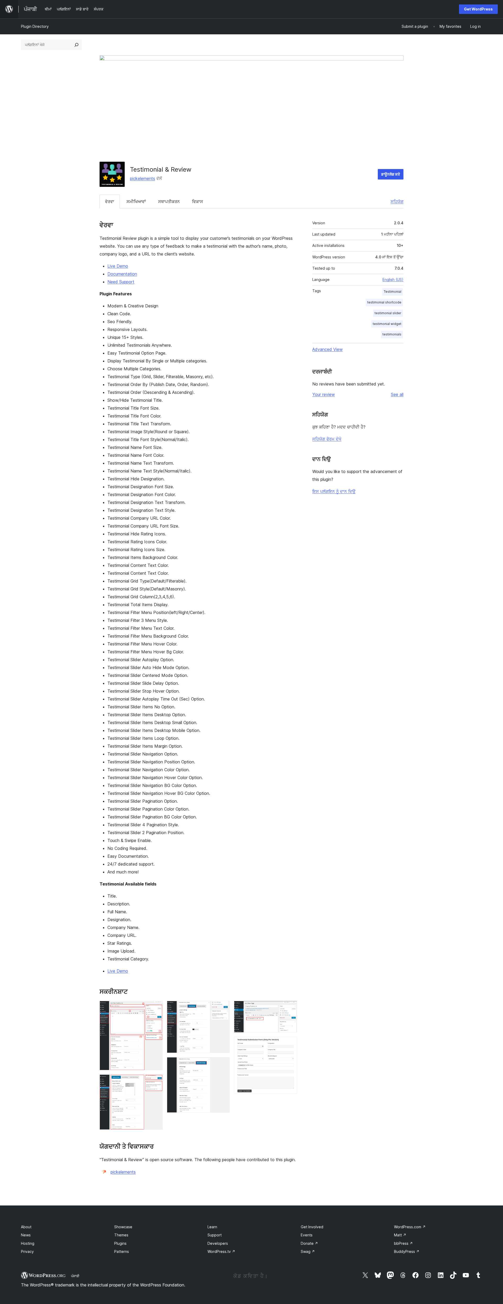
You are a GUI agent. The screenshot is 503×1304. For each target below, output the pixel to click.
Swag (308, 1251)
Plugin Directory (35, 26)
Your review (323, 394)
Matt (400, 1235)
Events (307, 1235)
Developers (217, 1243)
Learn (212, 1227)
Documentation (122, 273)
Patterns (121, 1251)
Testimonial (392, 292)
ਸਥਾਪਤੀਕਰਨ (169, 201)
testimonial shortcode (384, 302)
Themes (121, 1235)
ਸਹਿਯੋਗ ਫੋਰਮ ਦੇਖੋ (326, 439)
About (26, 1227)
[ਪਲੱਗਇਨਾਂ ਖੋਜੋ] (76, 45)
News (26, 1235)
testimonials (391, 334)
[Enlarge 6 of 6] (290, 1043)
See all (397, 394)
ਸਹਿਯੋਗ (397, 201)
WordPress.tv (221, 1251)
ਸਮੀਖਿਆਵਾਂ (136, 201)
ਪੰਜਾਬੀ (75, 1276)
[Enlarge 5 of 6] (290, 1007)
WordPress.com (410, 1227)
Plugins (120, 1243)
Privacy (27, 1251)
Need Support (120, 281)
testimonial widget (387, 324)
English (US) (392, 279)
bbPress (403, 1243)
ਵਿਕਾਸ (197, 201)
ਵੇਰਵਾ (109, 201)
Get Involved (312, 1227)
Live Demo (117, 266)
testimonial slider (388, 313)
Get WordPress (478, 9)
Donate (309, 1243)
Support (214, 1235)
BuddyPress (406, 1251)
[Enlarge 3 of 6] (222, 1007)
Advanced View (327, 349)
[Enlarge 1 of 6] (155, 1007)
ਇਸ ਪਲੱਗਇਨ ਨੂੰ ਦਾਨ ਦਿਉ (334, 491)
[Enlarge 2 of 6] (155, 1081)
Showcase (123, 1227)
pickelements (142, 178)
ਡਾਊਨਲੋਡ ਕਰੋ (390, 174)
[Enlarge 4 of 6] (222, 1064)
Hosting (27, 1243)
